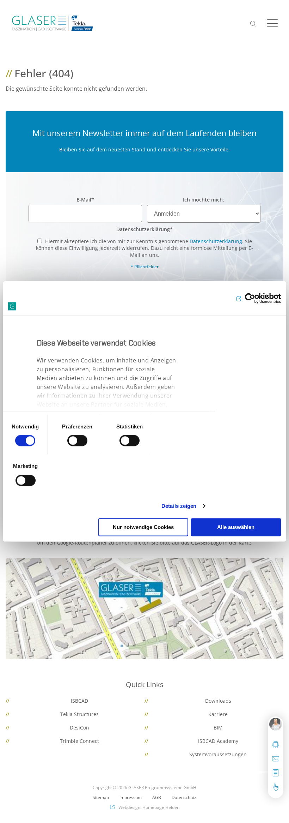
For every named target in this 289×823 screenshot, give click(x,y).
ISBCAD (79, 700)
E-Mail (85, 199)
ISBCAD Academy (218, 741)
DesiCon (79, 727)
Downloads (218, 700)
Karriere (218, 714)
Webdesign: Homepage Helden (148, 807)
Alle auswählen (235, 527)
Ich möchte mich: (203, 199)
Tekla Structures (79, 714)
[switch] (77, 440)
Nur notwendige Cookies (143, 527)
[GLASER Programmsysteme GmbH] (52, 23)
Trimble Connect (79, 741)
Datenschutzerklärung (144, 229)
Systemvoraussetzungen (218, 754)
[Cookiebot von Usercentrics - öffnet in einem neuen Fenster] (250, 298)
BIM (218, 727)
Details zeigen (178, 506)
